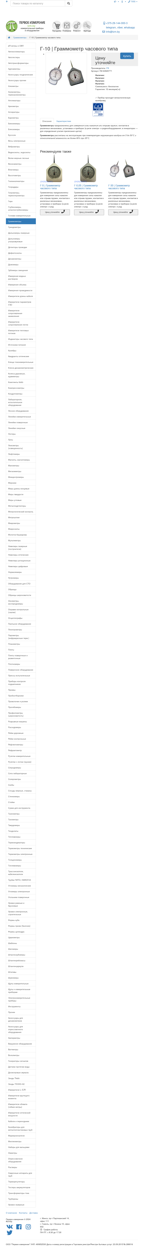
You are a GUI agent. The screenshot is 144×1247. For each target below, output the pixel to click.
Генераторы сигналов (18, 1060)
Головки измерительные (19, 215)
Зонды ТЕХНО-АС (16, 1084)
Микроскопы (14, 528)
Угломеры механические (19, 885)
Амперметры (14, 1037)
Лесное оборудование (18, 410)
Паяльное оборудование (19, 623)
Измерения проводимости (20, 290)
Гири (10, 201)
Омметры (12, 1152)
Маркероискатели (16, 1135)
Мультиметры (14, 540)
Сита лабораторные (17, 773)
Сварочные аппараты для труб (20, 1174)
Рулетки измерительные (19, 756)
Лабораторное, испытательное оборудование (15, 402)
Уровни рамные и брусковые (16, 904)
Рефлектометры (15, 744)
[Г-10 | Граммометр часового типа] (66, 73)
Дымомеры (13, 264)
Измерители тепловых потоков (18, 332)
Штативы (12, 971)
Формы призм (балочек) (19, 925)
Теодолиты (13, 831)
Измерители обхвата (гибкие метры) (17, 1105)
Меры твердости (15, 494)
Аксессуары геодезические (20, 74)
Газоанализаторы (16, 181)
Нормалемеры (15, 572)
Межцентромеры (16, 477)
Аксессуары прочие (17, 80)
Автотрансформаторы (18, 63)
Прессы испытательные (19, 675)
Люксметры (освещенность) (15, 447)
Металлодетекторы (17, 505)
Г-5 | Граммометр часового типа (50, 186)
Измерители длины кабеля (20, 296)
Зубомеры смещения (18, 270)
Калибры (12, 350)
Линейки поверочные (18, 422)
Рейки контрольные (17, 738)
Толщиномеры (15, 859)
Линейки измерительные (19, 416)
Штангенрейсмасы (16, 960)
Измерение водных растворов (17, 277)
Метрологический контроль (20, 511)
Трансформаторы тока (18, 1193)
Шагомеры (13, 948)
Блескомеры (14, 129)
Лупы (10, 439)
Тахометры (13, 819)
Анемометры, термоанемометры (17, 93)
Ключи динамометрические (20, 367)
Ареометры (13, 106)
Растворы (12, 1167)
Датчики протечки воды (19, 1066)
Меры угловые (15, 500)
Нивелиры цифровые (18, 566)
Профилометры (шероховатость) (15, 714)
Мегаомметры (14, 471)
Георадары (13, 186)
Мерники (12, 482)
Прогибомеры (14, 707)
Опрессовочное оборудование (15, 1160)
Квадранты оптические (18, 356)
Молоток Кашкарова (17, 534)
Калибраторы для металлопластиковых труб (20, 1128)
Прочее (11, 1012)
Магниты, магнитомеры (19, 459)
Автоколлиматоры (16, 51)
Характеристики (63, 121)
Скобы (11, 784)
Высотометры (14, 175)
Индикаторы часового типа (20, 339)
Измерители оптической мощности (19, 1114)
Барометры (13, 117)
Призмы (11, 689)
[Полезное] (116, 1)
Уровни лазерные (16, 1204)
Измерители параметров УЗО (19, 303)
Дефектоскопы (15, 252)
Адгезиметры (14, 68)
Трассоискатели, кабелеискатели (15, 872)
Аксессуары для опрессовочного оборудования (15, 1029)
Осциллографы (15, 618)
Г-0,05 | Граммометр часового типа (86, 186)
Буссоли (12, 135)
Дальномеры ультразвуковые (15, 240)
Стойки (11, 802)
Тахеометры (14, 813)
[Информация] (123, 1)
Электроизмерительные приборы (19, 999)
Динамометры (14, 258)
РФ (107, 68)
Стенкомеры (14, 796)
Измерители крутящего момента (19, 1097)
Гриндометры (14, 227)
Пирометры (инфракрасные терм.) (18, 636)
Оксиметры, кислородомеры (15, 602)
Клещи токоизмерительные (20, 362)
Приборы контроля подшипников (17, 682)
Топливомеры (14, 865)
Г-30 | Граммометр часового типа (119, 186)
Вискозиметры (14, 163)
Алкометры (13, 86)
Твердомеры (14, 825)
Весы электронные (16, 140)
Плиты (11, 649)
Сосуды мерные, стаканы (20, 790)
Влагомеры (13, 169)
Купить (127, 56)
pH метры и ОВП (16, 45)
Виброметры (14, 146)
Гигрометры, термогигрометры (16, 194)
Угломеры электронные (19, 891)
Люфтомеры (14, 453)
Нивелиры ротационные (19, 560)
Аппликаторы (14, 100)
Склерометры (14, 779)
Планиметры (14, 643)
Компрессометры (16, 387)
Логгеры (12, 433)
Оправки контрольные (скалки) (18, 611)
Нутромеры (13, 577)
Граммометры (14, 221)
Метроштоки (14, 517)
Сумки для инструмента (19, 807)
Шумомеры (13, 977)
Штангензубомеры (16, 954)
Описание (47, 121)
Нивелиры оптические (18, 554)
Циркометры (14, 937)
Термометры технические (20, 848)
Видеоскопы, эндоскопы (19, 152)
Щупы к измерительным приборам (19, 990)
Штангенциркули (15, 966)
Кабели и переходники (18, 1121)
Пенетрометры (15, 629)
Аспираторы (13, 111)
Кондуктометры (15, 393)
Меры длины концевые (18, 488)
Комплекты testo (15, 382)
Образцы (12, 589)
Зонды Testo (14, 1078)
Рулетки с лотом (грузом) (19, 761)
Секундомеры (14, 767)
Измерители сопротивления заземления (15, 313)
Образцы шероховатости (19, 595)
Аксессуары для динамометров (15, 1019)
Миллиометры (14, 1141)
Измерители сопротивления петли (18, 323)
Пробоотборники (16, 695)
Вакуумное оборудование (20, 1043)
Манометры (13, 465)
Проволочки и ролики (18, 701)
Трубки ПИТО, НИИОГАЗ (19, 879)
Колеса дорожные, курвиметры (16, 375)
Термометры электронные (20, 854)
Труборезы (13, 1198)
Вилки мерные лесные (18, 158)
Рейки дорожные (15, 733)
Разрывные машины (17, 721)
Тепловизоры (14, 836)
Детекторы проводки (17, 247)
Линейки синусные (16, 428)
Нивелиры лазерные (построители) (17, 547)
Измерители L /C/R (17, 1089)
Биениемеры (14, 123)
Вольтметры (13, 1055)
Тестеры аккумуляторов (19, 1187)
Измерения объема (17, 284)
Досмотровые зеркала (18, 1072)
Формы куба (13, 920)
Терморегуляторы (16, 1181)
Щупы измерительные (18, 983)
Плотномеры (14, 664)
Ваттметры (13, 1049)
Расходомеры (14, 727)
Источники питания (17, 344)
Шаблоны (12, 943)
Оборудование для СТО (19, 583)
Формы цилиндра (16, 931)
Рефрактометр (15, 750)
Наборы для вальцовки (18, 1147)
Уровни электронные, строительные (18, 913)
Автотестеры (14, 57)
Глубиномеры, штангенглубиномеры (18, 208)
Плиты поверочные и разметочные (18, 657)
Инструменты (14, 1006)
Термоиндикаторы (16, 842)
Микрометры (14, 523)
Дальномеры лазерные (19, 232)
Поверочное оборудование (20, 669)
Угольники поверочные (18, 897)
